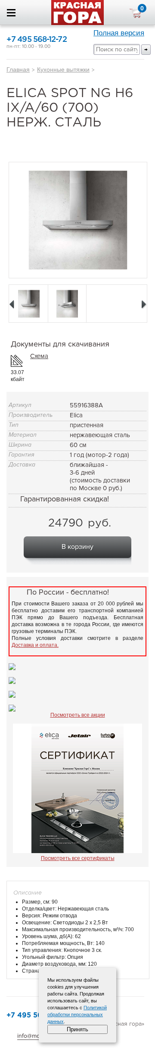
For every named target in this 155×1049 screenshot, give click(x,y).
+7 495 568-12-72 (36, 39)
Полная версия (118, 33)
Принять (77, 1029)
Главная (18, 69)
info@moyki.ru (35, 1036)
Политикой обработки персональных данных (77, 1014)
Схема (39, 356)
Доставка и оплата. (35, 645)
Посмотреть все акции (77, 715)
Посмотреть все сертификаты (78, 858)
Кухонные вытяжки (63, 69)
